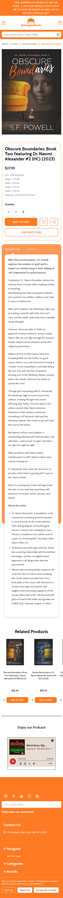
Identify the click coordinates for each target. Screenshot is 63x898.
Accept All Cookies (46, 890)
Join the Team (14, 856)
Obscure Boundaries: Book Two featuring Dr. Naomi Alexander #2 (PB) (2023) (15, 675)
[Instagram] (6, 796)
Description (12, 249)
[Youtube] (21, 796)
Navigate (14, 849)
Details (31, 249)
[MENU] (4, 23)
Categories (15, 863)
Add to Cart (21, 222)
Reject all (25, 890)
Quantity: (10, 204)
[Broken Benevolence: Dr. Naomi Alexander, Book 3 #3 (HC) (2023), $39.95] (43, 652)
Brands (12, 871)
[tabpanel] (15, 672)
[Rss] (37, 796)
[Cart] (60, 23)
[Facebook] (14, 796)
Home (5, 44)
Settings (8, 890)
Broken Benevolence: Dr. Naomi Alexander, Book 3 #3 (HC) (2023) (43, 675)
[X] (29, 796)
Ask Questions (31, 232)
